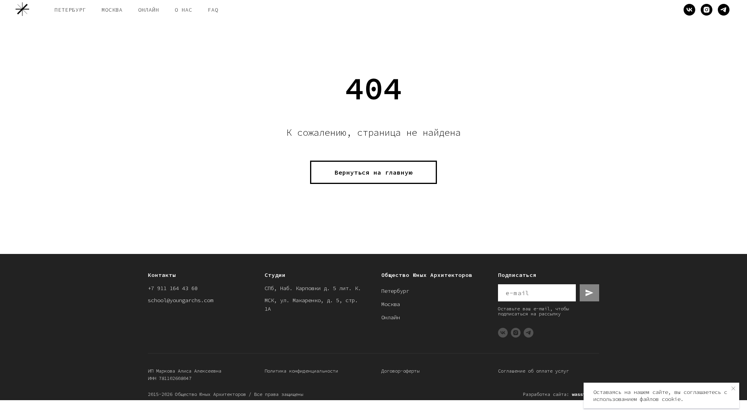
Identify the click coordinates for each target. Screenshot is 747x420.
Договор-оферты (400, 371)
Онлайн (390, 317)
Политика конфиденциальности (301, 371)
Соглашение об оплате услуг (533, 371)
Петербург (395, 290)
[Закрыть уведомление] (733, 388)
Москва (390, 304)
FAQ (213, 9)
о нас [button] (183, 9)
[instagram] (706, 10)
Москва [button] (112, 9)
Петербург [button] (70, 9)
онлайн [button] (148, 9)
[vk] (689, 10)
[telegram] (723, 10)
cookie (671, 399)
